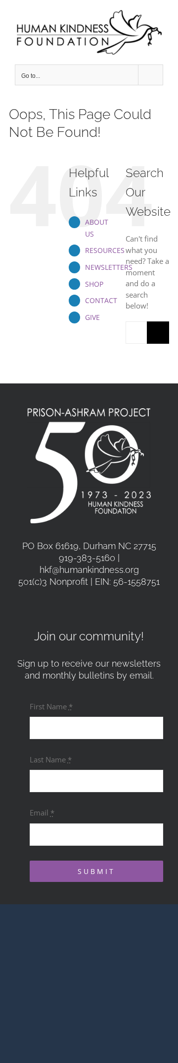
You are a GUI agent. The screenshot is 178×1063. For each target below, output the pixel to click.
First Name (51, 706)
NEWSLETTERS (109, 267)
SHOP (94, 284)
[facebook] (78, 607)
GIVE (92, 317)
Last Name (51, 759)
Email (42, 812)
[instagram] (99, 607)
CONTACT (101, 300)
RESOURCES (105, 250)
